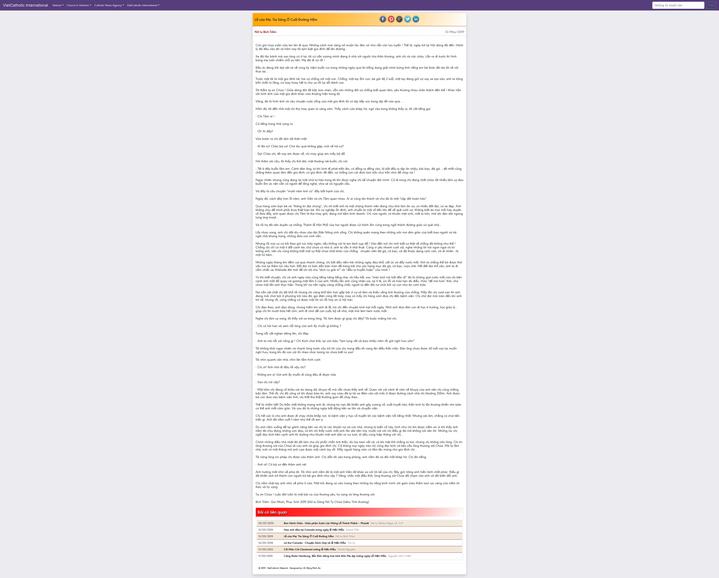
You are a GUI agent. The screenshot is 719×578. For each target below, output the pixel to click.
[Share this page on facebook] (383, 19)
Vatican (56, 5)
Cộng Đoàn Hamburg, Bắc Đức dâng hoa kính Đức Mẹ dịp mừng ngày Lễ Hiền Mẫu (335, 556)
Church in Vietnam (78, 5)
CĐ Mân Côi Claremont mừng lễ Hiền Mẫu (310, 549)
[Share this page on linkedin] (416, 19)
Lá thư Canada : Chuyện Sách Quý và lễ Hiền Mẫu (315, 542)
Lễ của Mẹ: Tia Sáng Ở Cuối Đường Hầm (309, 536)
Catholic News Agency (108, 5)
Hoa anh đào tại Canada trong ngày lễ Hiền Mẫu (314, 529)
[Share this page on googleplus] (399, 19)
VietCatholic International (25, 5)
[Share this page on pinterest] (391, 19)
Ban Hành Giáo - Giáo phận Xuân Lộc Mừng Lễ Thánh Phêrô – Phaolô (326, 523)
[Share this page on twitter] (407, 19)
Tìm (711, 5)
